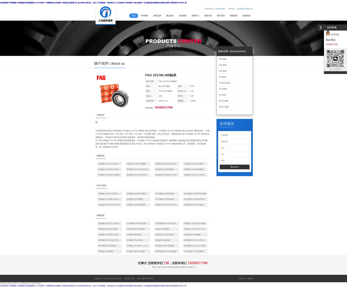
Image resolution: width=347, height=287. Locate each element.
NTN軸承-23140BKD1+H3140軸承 (167, 175)
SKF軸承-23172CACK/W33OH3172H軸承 (138, 169)
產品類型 (170, 16)
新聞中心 (195, 16)
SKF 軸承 (223, 59)
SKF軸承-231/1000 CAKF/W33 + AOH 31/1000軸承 (167, 164)
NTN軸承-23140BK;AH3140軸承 (110, 199)
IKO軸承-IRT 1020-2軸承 (164, 235)
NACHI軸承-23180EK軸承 (164, 194)
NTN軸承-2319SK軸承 (135, 199)
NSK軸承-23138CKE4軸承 (193, 205)
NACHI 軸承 (224, 107)
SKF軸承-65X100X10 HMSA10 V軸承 (110, 223)
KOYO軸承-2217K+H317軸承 (194, 246)
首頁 (134, 16)
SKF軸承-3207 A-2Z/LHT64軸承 (109, 240)
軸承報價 (246, 16)
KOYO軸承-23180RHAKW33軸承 (196, 199)
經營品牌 (157, 16)
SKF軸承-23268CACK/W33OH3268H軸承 (167, 205)
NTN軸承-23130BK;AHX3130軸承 (110, 169)
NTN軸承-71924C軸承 (135, 240)
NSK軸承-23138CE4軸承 (164, 169)
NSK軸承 (144, 16)
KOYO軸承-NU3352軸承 (107, 246)
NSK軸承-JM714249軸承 (136, 229)
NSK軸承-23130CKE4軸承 (108, 229)
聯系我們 (233, 16)
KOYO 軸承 (224, 101)
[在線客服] (320, 27)
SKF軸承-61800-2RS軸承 (164, 246)
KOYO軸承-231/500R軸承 (164, 199)
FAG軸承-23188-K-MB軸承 (136, 164)
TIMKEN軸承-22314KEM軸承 (166, 251)
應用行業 (208, 16)
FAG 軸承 (223, 65)
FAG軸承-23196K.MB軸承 (136, 205)
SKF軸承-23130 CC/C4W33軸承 (110, 164)
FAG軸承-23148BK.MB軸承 (194, 169)
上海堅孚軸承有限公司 (112, 279)
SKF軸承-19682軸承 (162, 240)
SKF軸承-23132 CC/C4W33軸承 (196, 175)
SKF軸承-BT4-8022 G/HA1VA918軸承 (196, 240)
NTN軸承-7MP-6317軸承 (136, 251)
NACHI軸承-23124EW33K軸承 (195, 194)
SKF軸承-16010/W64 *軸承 (108, 235)
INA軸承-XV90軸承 (162, 229)
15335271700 (129, 279)
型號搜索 (183, 16)
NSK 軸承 (223, 71)
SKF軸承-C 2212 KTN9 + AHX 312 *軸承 (196, 229)
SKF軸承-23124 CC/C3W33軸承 (138, 175)
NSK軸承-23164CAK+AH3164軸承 (110, 205)
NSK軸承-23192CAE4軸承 (136, 194)
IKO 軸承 (222, 95)
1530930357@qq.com (244, 9)
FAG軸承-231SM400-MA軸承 (108, 175)
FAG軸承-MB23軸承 (134, 235)
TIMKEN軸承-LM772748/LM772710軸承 (167, 223)
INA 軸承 (222, 77)
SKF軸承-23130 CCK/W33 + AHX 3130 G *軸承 (110, 194)
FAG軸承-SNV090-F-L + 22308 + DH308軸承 (138, 246)
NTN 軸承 (223, 89)
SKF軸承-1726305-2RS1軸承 (194, 223)
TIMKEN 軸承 (224, 83)
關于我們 (221, 16)
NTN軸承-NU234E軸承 (192, 235)
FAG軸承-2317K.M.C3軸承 (193, 164)
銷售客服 (334, 34)
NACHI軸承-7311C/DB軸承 (194, 251)
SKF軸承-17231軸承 (105, 251)
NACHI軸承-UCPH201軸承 (136, 223)
